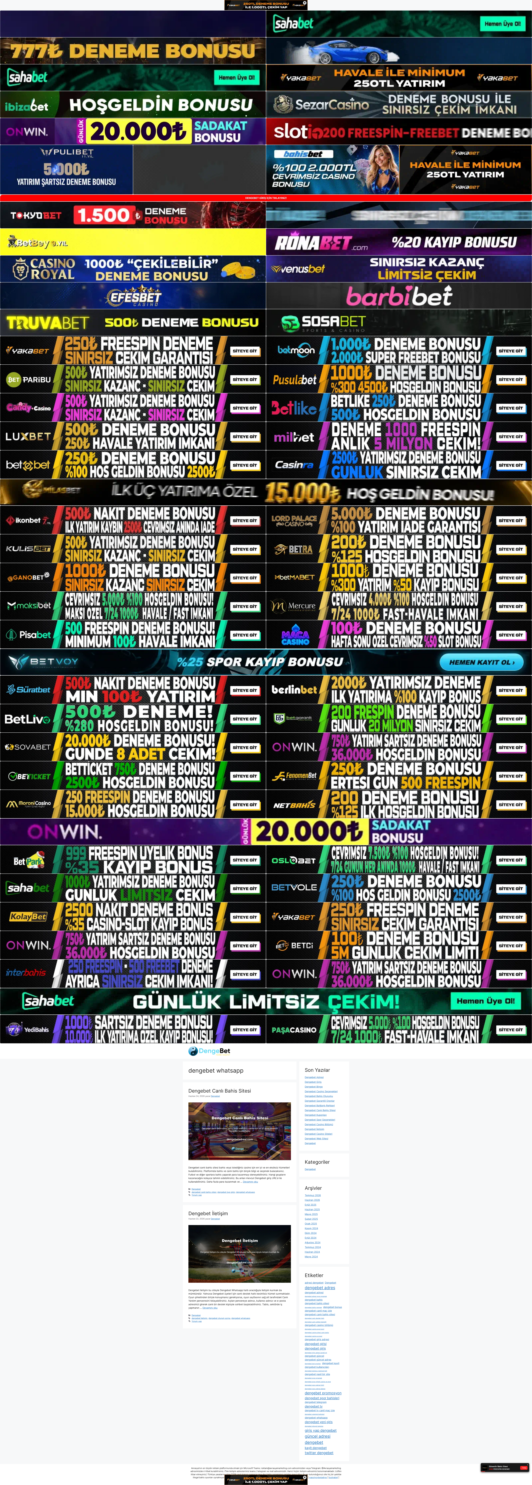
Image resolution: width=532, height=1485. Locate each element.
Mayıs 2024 (311, 1256)
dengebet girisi (316, 1344)
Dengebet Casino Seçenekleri (321, 1091)
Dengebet (196, 1189)
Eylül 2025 (310, 1204)
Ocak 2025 (311, 1223)
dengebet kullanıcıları (317, 1367)
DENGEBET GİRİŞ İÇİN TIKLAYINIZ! (266, 198)
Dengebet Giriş (313, 1082)
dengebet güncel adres (318, 1359)
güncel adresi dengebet (317, 1439)
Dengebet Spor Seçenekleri (320, 1119)
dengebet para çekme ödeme (315, 1389)
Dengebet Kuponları (316, 1115)
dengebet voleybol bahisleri (314, 1414)
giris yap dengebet (321, 1430)
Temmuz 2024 (313, 1247)
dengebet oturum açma (219, 1318)
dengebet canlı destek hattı (314, 1318)
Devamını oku (250, 1181)
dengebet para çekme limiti (314, 1385)
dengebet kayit (330, 1363)
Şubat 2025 (311, 1219)
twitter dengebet (319, 1453)
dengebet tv (314, 1406)
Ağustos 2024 (312, 1242)
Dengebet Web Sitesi (316, 1138)
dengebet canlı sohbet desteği (315, 1322)
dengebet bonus (332, 1307)
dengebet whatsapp (245, 1192)
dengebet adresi (314, 1292)
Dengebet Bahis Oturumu (319, 1096)
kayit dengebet (316, 1448)
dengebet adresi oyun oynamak (316, 1296)
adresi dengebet (314, 1282)
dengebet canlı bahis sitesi (204, 1192)
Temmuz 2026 (313, 1195)
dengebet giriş (315, 1348)
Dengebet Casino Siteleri (318, 1134)
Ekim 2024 (311, 1233)
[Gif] (266, 492)
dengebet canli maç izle (318, 1310)
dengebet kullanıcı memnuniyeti (316, 1371)
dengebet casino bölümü (319, 1325)
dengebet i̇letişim (199, 1318)
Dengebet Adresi (314, 1077)
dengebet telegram (316, 1402)
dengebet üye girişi (226, 1192)
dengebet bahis (314, 1299)
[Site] (133, 350)
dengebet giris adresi (317, 1339)
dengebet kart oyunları (313, 1364)
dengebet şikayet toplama (314, 1426)
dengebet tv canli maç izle (320, 1410)
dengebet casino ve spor (313, 1336)
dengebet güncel (314, 1355)
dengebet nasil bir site (317, 1374)
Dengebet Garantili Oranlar (320, 1100)
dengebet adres (320, 1287)
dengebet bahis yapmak (313, 1307)
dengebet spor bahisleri (322, 1398)
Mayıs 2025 (311, 1214)
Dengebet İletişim (208, 1213)
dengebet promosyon (323, 1393)
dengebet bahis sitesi (317, 1303)
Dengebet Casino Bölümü (319, 1124)
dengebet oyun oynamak (313, 1378)
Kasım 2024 (311, 1228)
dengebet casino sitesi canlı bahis (317, 1333)
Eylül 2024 (310, 1237)
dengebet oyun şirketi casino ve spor (318, 1382)
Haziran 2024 (312, 1252)
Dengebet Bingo (314, 1086)
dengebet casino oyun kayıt (314, 1329)
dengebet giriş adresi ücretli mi (316, 1353)
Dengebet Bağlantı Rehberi (320, 1105)
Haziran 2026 (312, 1200)
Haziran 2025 (312, 1209)
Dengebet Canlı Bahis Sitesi (219, 1091)
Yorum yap (197, 1195)
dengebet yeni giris (319, 1422)
